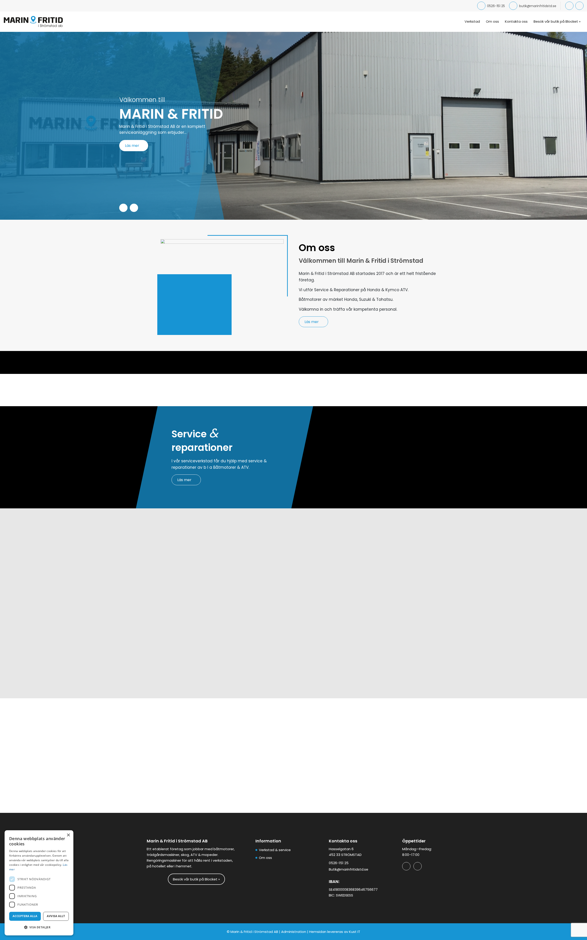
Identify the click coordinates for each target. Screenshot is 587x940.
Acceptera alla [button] (25, 916)
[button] (39, 927)
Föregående (123, 208)
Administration (293, 931)
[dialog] (39, 882)
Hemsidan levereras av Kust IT (334, 931)
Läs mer (132, 145)
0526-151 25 (496, 6)
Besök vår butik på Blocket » (196, 879)
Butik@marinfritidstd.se (348, 869)
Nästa (134, 208)
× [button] (68, 835)
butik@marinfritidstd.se (537, 6)
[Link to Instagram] (579, 6)
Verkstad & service (275, 849)
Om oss (265, 857)
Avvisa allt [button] (56, 916)
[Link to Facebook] (569, 6)
